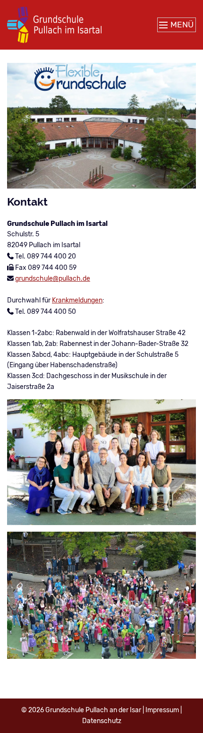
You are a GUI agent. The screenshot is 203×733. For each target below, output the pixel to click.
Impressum (162, 710)
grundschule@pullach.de (52, 279)
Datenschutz (101, 721)
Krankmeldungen (77, 300)
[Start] (54, 25)
